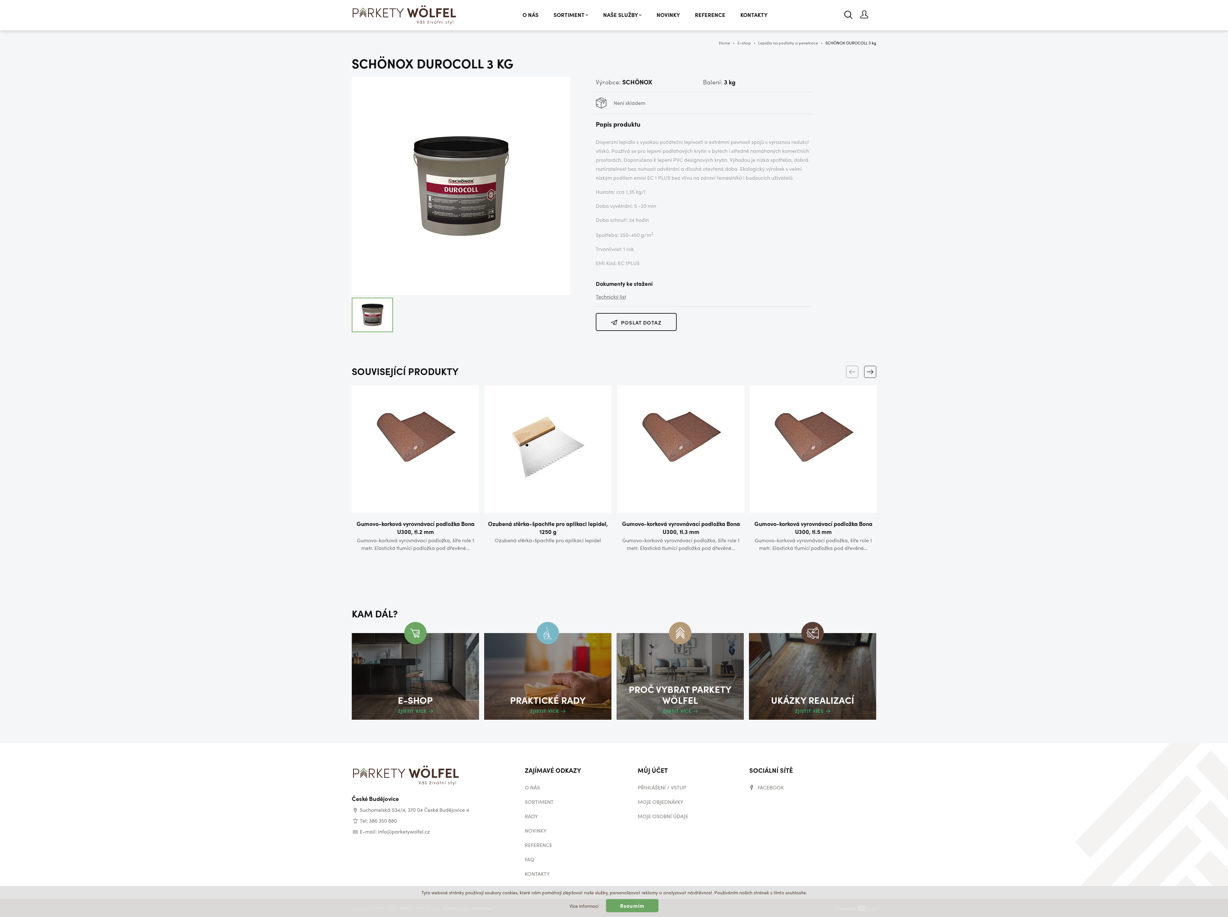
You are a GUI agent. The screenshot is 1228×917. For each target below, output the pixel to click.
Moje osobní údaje (663, 816)
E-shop (744, 43)
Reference (710, 15)
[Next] (870, 372)
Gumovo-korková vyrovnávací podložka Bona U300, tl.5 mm (813, 528)
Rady (531, 816)
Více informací (584, 906)
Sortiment (569, 15)
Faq (529, 859)
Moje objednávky (660, 801)
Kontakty (753, 15)
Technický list (611, 296)
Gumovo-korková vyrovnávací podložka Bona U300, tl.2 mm (416, 528)
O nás (531, 15)
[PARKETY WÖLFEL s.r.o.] (404, 16)
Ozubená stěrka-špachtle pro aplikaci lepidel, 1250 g (548, 528)
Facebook (771, 787)
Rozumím (632, 905)
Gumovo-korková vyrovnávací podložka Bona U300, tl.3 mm (681, 528)
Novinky (668, 15)
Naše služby (620, 15)
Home (724, 43)
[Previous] (852, 372)
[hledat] (848, 15)
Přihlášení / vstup (662, 787)
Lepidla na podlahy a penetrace (788, 43)
